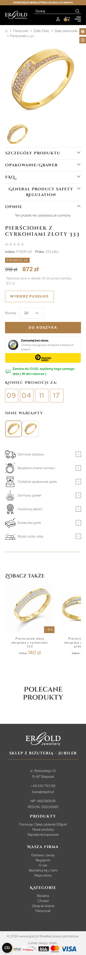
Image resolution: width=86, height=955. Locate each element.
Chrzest (43, 901)
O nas (43, 865)
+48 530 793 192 (43, 786)
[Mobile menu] (78, 19)
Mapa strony (43, 875)
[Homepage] (16, 15)
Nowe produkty (43, 829)
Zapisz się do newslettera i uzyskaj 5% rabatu (43, 2)
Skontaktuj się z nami (43, 870)
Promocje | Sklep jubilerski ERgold (43, 824)
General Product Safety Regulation (41, 192)
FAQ (10, 177)
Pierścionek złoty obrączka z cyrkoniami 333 (29, 642)
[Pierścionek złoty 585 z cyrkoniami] (30, 428)
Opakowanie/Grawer (31, 165)
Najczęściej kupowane (43, 834)
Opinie (13, 206)
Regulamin (43, 860)
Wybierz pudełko (29, 296)
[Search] (77, 11)
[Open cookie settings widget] (7, 948)
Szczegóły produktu (32, 153)
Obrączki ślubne (43, 906)
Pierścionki (43, 911)
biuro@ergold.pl (43, 792)
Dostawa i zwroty (43, 855)
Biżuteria (43, 896)
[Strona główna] (6, 31)
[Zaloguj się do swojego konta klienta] (58, 19)
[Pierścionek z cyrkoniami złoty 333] (13, 428)
